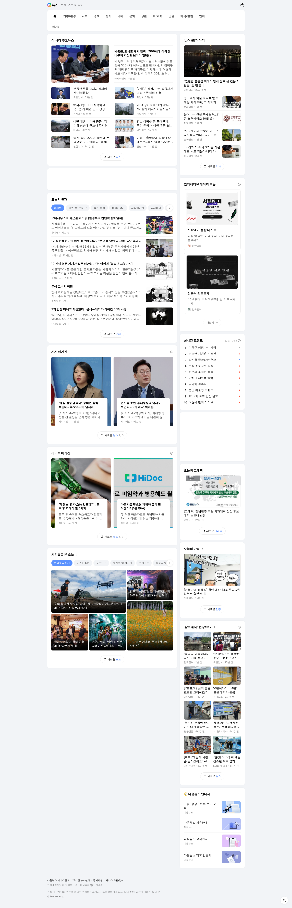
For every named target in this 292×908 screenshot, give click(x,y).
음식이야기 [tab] (118, 207)
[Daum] (49, 5)
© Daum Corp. (55, 896)
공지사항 (98, 880)
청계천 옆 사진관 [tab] (122, 563)
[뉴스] (55, 5)
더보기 (210, 322)
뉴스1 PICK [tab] (83, 563)
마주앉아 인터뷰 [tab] (77, 207)
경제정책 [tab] (156, 207)
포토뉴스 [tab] (101, 563)
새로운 (114, 157)
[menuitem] (54, 16)
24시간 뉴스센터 (81, 880)
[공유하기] (241, 5)
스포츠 (72, 5)
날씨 (80, 5)
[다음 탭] (169, 207)
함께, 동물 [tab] (99, 207)
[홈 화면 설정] (284, 900)
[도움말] (171, 351)
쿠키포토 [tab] (144, 563)
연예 (63, 5)
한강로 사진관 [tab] (62, 563)
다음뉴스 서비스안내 (58, 880)
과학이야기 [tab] (137, 207)
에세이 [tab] (58, 207)
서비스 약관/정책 (115, 880)
